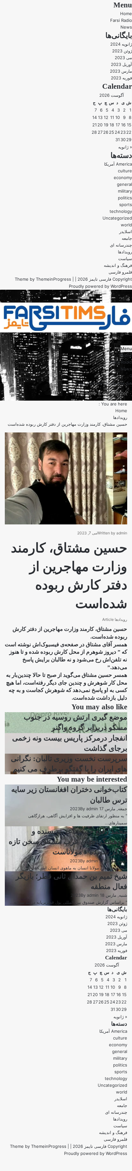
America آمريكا (118, 164)
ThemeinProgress (53, 279)
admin (121, 533)
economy (123, 177)
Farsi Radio (121, 20)
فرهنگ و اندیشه (118, 265)
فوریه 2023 (121, 77)
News (126, 27)
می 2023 (123, 57)
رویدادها (125, 251)
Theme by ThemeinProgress (38, 1146)
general (124, 184)
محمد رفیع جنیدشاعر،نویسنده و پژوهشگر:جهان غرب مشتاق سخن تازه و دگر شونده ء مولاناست (68, 841)
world (126, 224)
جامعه (127, 238)
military (125, 191)
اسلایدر (125, 231)
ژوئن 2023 (122, 50)
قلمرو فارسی (120, 272)
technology (121, 211)
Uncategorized (117, 218)
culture (125, 170)
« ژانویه (125, 147)
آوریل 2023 (121, 64)
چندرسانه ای (121, 245)
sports (125, 204)
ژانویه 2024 (121, 44)
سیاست (125, 258)
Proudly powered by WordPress (100, 286)
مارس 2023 (121, 71)
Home (126, 13)
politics (125, 197)
